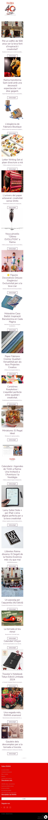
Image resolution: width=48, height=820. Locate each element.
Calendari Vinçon (12, 641)
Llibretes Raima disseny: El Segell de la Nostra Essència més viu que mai (12, 555)
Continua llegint (12, 56)
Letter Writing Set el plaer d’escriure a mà (12, 161)
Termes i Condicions (42, 817)
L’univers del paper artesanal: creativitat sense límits (12, 198)
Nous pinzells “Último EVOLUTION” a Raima (12, 238)
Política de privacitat (42, 818)
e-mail (24, 798)
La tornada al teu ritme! (12, 630)
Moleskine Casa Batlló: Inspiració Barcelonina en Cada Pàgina (12, 317)
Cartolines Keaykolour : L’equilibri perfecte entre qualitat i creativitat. (12, 392)
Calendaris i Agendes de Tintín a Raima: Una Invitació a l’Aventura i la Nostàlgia (12, 472)
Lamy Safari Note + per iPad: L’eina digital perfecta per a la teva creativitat (12, 514)
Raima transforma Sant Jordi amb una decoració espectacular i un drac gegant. (12, 85)
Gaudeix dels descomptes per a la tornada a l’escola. (12, 744)
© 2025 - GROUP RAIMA (7, 814)
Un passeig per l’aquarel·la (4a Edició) (12, 601)
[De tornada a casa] (10, 9)
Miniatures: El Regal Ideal (12, 432)
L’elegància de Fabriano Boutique (12, 125)
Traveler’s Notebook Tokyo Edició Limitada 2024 (12, 676)
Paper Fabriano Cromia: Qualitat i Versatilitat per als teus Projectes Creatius (12, 362)
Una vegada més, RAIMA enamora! (12, 714)
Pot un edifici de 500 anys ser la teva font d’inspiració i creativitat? (12, 45)
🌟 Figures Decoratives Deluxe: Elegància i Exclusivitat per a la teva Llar (12, 280)
